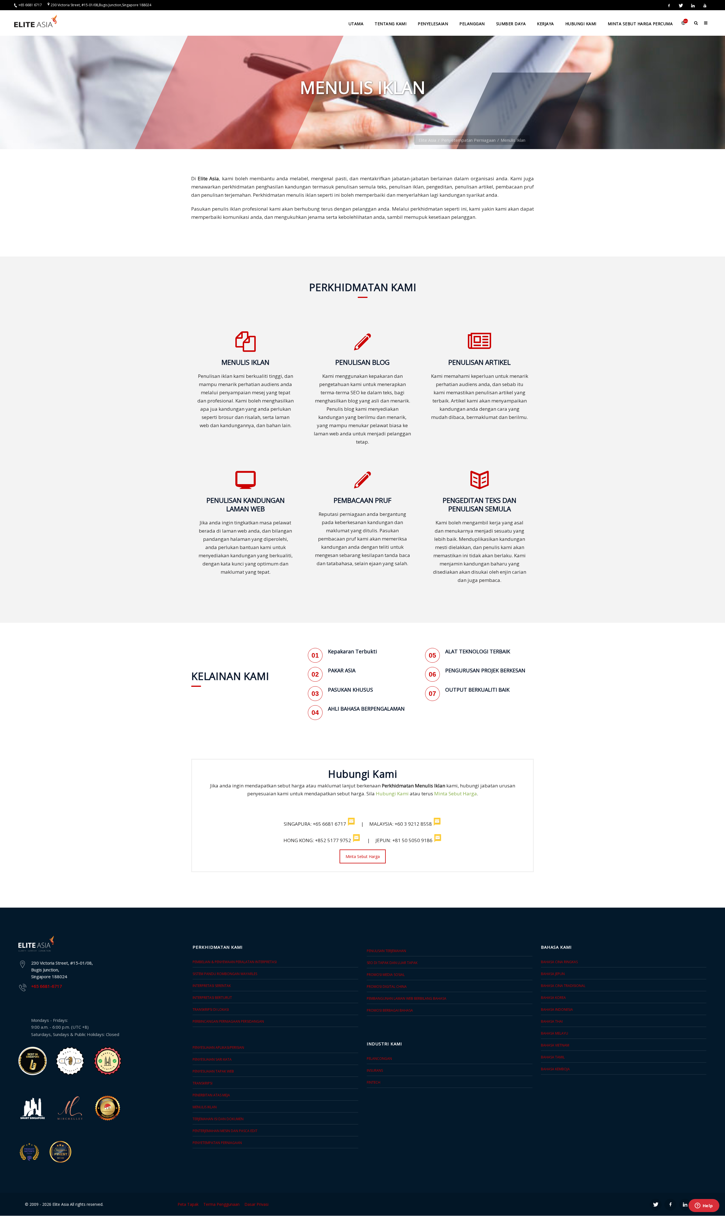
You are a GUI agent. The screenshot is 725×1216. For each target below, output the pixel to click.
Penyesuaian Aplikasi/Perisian (218, 1047)
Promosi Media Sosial (386, 974)
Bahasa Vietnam (555, 1045)
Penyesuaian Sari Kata (212, 1059)
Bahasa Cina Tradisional (563, 985)
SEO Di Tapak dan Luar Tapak (392, 962)
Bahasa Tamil (553, 1057)
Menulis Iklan (205, 1107)
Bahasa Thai (552, 1021)
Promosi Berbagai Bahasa (390, 1010)
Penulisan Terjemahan (386, 950)
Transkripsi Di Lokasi (211, 1009)
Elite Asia (427, 140)
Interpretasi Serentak (212, 985)
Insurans (375, 1070)
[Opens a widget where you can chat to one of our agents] (703, 1206)
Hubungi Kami (392, 793)
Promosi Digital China (387, 986)
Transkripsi (202, 1083)
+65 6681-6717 (46, 986)
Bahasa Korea (553, 997)
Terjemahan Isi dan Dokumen (218, 1119)
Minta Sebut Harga (455, 793)
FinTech (373, 1082)
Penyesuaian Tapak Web (213, 1071)
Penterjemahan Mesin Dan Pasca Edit (225, 1130)
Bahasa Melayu (554, 1033)
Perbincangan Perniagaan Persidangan (228, 1021)
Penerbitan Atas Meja (211, 1095)
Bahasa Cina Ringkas (559, 961)
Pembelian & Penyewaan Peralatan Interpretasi (235, 961)
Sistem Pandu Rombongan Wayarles (225, 973)
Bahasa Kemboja (555, 1069)
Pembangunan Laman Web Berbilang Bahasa (406, 998)
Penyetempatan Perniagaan (468, 140)
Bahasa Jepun (553, 973)
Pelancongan (379, 1058)
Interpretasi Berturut (212, 997)
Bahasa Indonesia (557, 1009)
